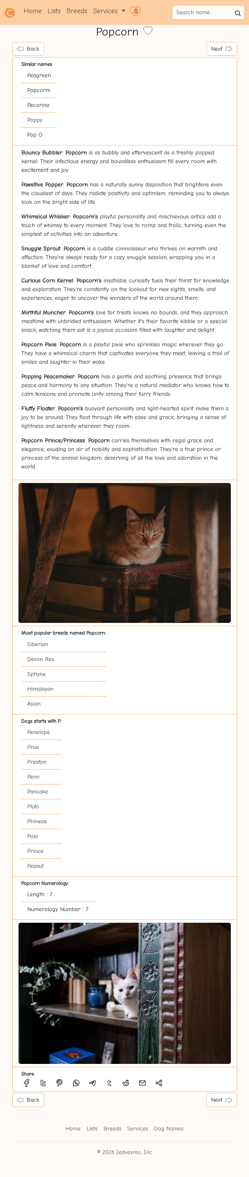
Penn (33, 776)
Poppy (34, 120)
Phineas (37, 821)
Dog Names (169, 1128)
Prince (35, 851)
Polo (32, 836)
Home (33, 11)
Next (216, 49)
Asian (34, 703)
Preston (36, 762)
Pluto (33, 806)
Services (137, 1128)
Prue (33, 747)
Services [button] (106, 11)
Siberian (37, 644)
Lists (54, 11)
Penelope (38, 732)
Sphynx (36, 674)
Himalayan (40, 689)
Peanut (35, 866)
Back (33, 49)
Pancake (37, 791)
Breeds (76, 11)
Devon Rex (40, 659)
